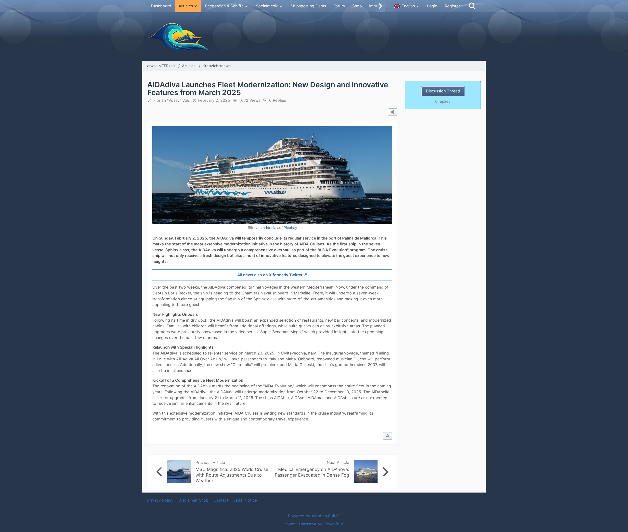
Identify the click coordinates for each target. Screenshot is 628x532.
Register (452, 5)
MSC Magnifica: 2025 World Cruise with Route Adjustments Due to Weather (232, 475)
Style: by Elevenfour (314, 523)
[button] (406, 6)
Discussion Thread (443, 91)
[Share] (392, 112)
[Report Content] (387, 436)
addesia (269, 227)
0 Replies (277, 100)
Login (432, 5)
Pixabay (290, 227)
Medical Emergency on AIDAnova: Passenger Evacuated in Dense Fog (312, 472)
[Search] (472, 6)
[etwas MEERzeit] (314, 36)
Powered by (314, 515)
